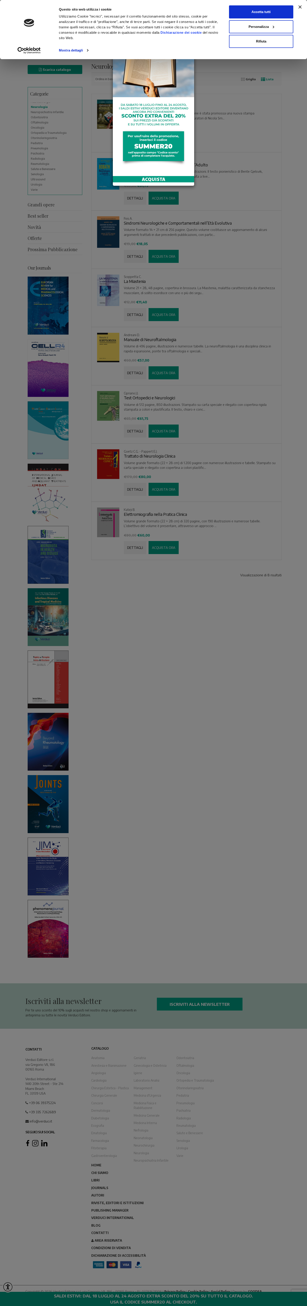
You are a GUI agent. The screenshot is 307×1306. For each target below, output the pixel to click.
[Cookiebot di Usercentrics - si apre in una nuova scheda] (29, 50)
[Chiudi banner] (300, 7)
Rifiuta (261, 41)
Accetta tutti (261, 12)
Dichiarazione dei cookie (181, 32)
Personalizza (259, 27)
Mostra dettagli (71, 50)
